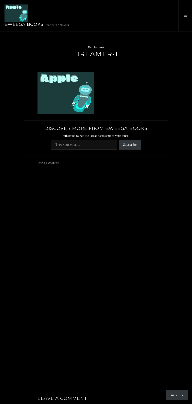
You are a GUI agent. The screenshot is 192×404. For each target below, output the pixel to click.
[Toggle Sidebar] (185, 15)
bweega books (24, 24)
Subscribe (129, 144)
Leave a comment (48, 162)
